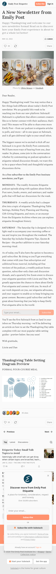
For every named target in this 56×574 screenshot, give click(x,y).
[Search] (51, 442)
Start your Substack (21, 561)
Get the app (41, 561)
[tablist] (16, 442)
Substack (14, 568)
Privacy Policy (29, 539)
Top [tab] (5, 442)
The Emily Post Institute (24, 463)
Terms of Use (43, 534)
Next (47, 432)
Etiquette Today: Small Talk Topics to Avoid (18, 451)
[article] (28, 458)
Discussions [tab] (23, 442)
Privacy (41, 551)
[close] (48, 475)
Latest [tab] (12, 442)
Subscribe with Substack (30, 527)
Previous (10, 432)
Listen (50, 39)
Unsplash (39, 88)
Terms (48, 551)
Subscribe (40, 4)
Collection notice (28, 554)
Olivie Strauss (26, 88)
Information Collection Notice (37, 536)
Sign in (50, 4)
